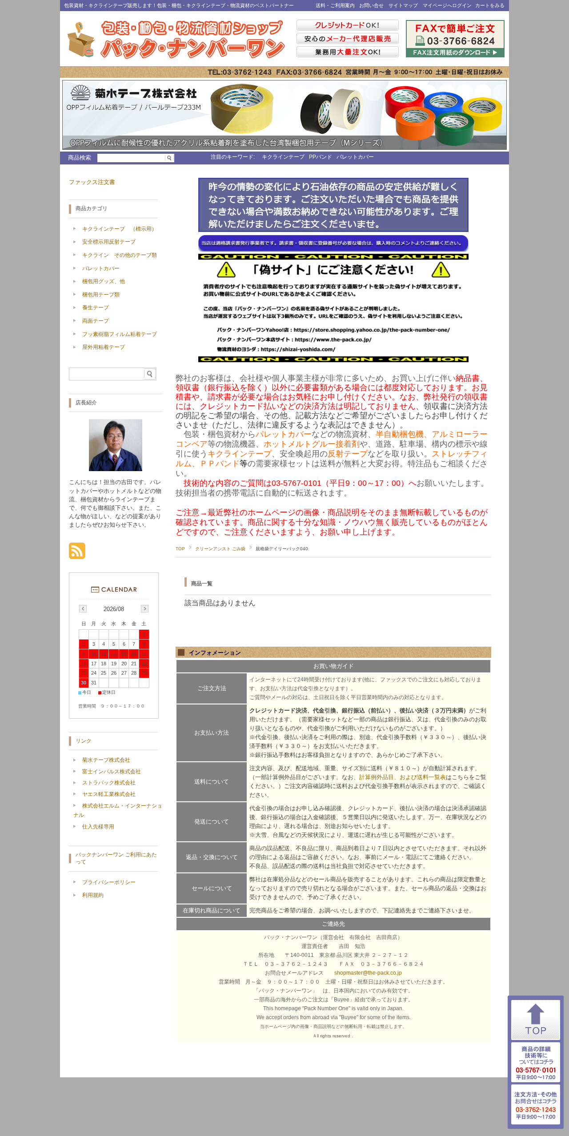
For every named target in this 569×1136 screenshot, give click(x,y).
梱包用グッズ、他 (103, 281)
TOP (180, 548)
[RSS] (77, 554)
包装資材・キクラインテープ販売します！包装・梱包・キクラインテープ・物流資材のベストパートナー (179, 5)
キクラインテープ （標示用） (119, 229)
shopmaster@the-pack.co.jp (368, 973)
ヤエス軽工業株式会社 (109, 794)
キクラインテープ (283, 157)
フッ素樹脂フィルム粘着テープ (119, 334)
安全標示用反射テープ (109, 242)
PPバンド (320, 157)
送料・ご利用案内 (335, 5)
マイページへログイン (447, 5)
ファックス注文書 (92, 182)
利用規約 (93, 895)
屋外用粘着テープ (103, 347)
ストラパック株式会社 (109, 783)
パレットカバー (355, 157)
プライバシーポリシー (109, 882)
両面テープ (95, 321)
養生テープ (95, 307)
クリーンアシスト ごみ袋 (220, 548)
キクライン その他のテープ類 (119, 255)
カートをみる (490, 5)
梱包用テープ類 (101, 295)
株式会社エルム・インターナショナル (117, 811)
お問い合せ (371, 5)
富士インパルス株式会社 (111, 771)
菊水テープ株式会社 (106, 760)
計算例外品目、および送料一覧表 (402, 777)
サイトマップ (403, 5)
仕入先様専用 (98, 827)
